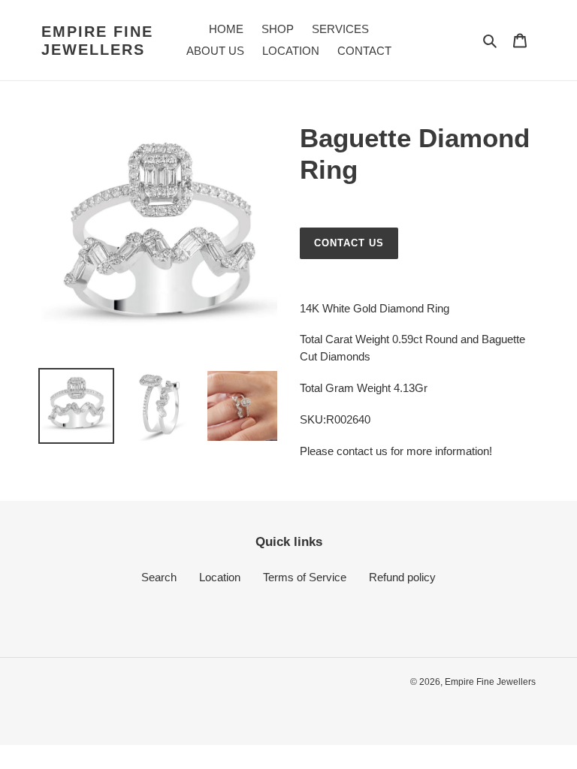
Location (219, 577)
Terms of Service (304, 577)
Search (159, 577)
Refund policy (402, 577)
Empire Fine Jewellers (97, 40)
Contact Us (349, 243)
